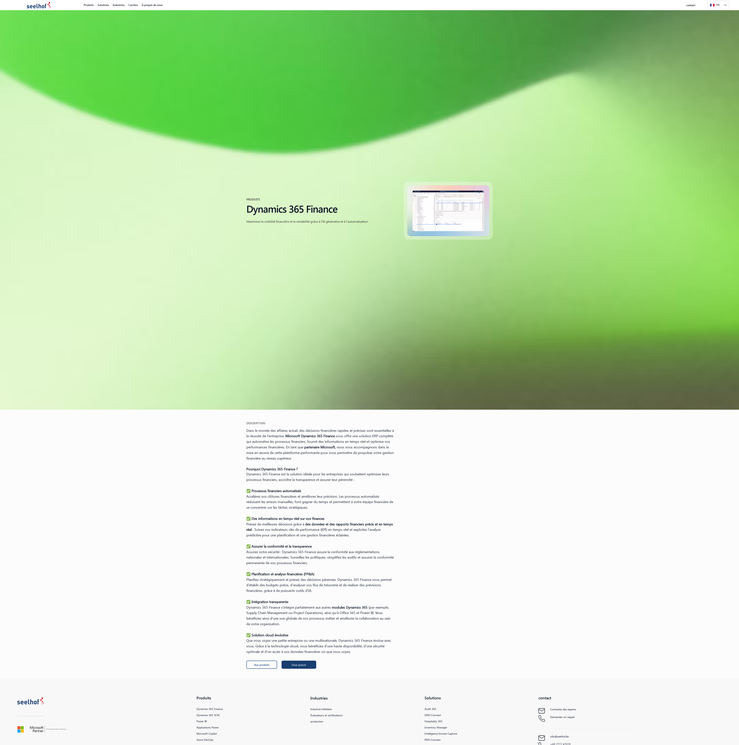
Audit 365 (430, 709)
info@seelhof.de (559, 736)
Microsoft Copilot (206, 733)
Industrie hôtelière (321, 709)
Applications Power (207, 727)
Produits (203, 697)
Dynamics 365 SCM (208, 715)
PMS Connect (433, 740)
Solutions (433, 697)
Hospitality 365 (433, 721)
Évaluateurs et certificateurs (326, 715)
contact (544, 697)
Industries (319, 698)
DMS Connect (433, 715)
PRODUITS (253, 199)
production (316, 721)
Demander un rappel (562, 717)
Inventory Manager (436, 727)
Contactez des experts (563, 709)
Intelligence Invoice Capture (441, 733)
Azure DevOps (204, 740)
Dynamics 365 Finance (209, 709)
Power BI (201, 721)
